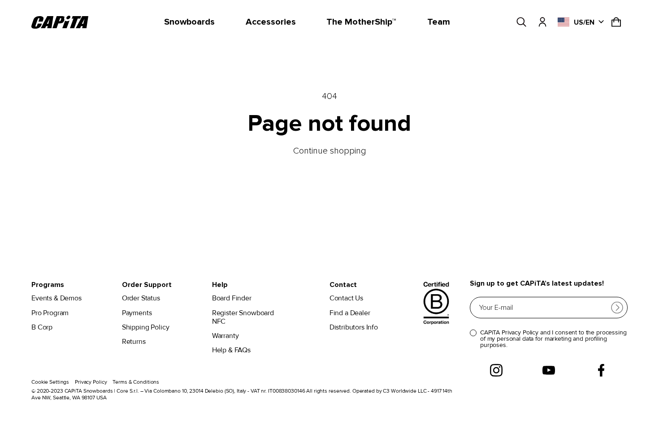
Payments (137, 313)
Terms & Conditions (136, 382)
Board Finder (231, 298)
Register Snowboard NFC (243, 317)
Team (438, 22)
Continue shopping (329, 150)
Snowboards (189, 22)
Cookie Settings (50, 382)
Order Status (141, 298)
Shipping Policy (145, 327)
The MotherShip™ (361, 22)
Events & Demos (56, 298)
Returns (134, 342)
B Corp (41, 327)
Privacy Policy (91, 382)
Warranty (225, 336)
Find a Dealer (350, 313)
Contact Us (346, 298)
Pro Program (50, 313)
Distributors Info (354, 327)
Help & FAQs (231, 350)
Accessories (271, 22)
